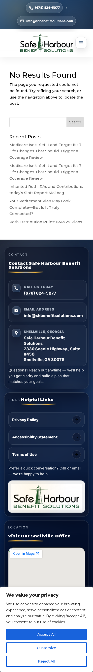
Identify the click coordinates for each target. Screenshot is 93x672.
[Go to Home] (46, 42)
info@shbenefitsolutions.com (49, 21)
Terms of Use (24, 454)
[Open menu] (81, 43)
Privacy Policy (25, 419)
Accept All (46, 634)
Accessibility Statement (34, 437)
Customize (46, 648)
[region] (46, 629)
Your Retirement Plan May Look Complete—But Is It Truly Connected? (40, 207)
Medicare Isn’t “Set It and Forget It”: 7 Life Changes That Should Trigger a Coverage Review (45, 151)
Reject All (46, 661)
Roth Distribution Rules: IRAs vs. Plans (45, 221)
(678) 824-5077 (47, 7)
